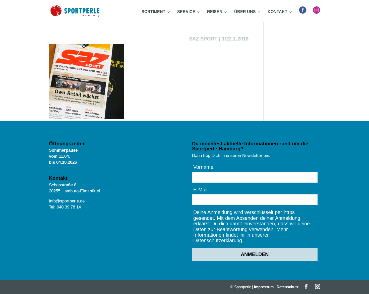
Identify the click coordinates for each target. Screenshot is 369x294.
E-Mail (200, 189)
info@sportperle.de (67, 201)
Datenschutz (288, 287)
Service (186, 12)
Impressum (264, 287)
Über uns (245, 12)
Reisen (214, 12)
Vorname (203, 167)
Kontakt (277, 12)
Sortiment (153, 12)
